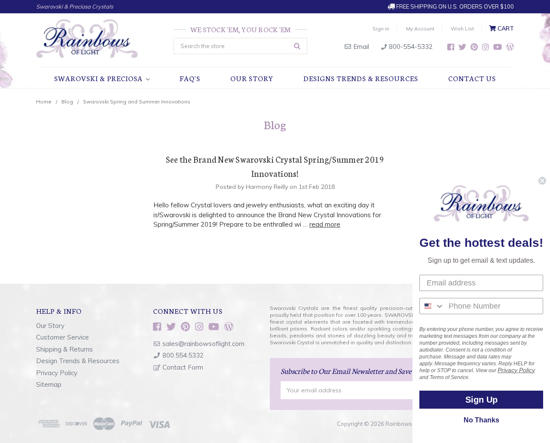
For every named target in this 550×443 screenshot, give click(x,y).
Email (360, 46)
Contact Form (182, 367)
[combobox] (432, 306)
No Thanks (481, 420)
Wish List (462, 28)
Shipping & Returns (64, 349)
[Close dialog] (542, 180)
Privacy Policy (56, 373)
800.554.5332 (183, 355)
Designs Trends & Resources (360, 78)
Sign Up (481, 399)
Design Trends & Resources (77, 361)
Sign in (381, 28)
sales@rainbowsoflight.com (203, 344)
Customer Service (62, 337)
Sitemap (48, 384)
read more (324, 224)
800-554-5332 (410, 46)
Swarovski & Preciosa (99, 78)
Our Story (251, 78)
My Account (420, 28)
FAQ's (190, 78)
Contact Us (472, 78)
